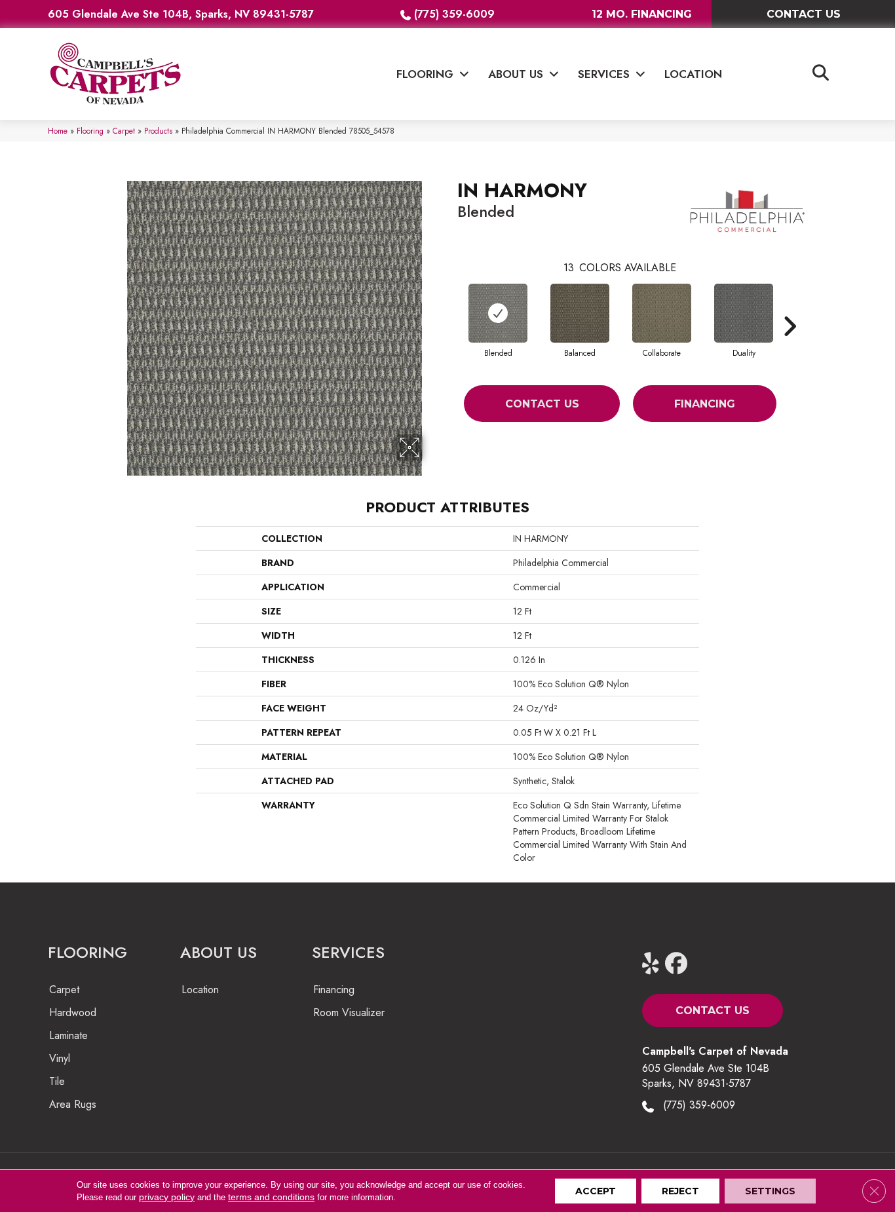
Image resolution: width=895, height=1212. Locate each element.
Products (158, 130)
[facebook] (679, 964)
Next (789, 306)
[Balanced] (580, 313)
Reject (680, 1191)
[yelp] (656, 964)
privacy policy (167, 1197)
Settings (770, 1191)
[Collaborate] (662, 313)
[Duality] (743, 313)
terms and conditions (271, 1197)
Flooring (90, 130)
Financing (704, 404)
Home (57, 130)
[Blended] (498, 313)
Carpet (124, 130)
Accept (595, 1191)
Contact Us (542, 404)
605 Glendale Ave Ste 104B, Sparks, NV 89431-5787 (181, 14)
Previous (451, 306)
